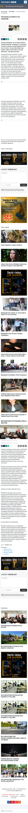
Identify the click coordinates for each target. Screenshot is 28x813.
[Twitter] (4, 39)
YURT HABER (11, 11)
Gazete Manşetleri (14, 796)
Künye (17, 794)
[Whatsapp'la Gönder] (8, 39)
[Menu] (25, 2)
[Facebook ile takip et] (9, 802)
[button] (21, 39)
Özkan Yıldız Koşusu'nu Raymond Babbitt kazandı (15, 6)
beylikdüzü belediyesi (8, 552)
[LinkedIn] (6, 39)
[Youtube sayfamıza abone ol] (12, 802)
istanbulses (6, 554)
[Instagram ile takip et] (15, 802)
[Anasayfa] (14, 794)
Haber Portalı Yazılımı (8, 810)
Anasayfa (5, 11)
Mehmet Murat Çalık (8, 550)
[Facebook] (2, 39)
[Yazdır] (19, 39)
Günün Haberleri (4, 796)
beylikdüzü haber (7, 549)
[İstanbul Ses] (8, 2)
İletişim (22, 794)
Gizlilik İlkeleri (22, 796)
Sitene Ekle (13, 797)
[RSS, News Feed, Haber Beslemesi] (19, 802)
